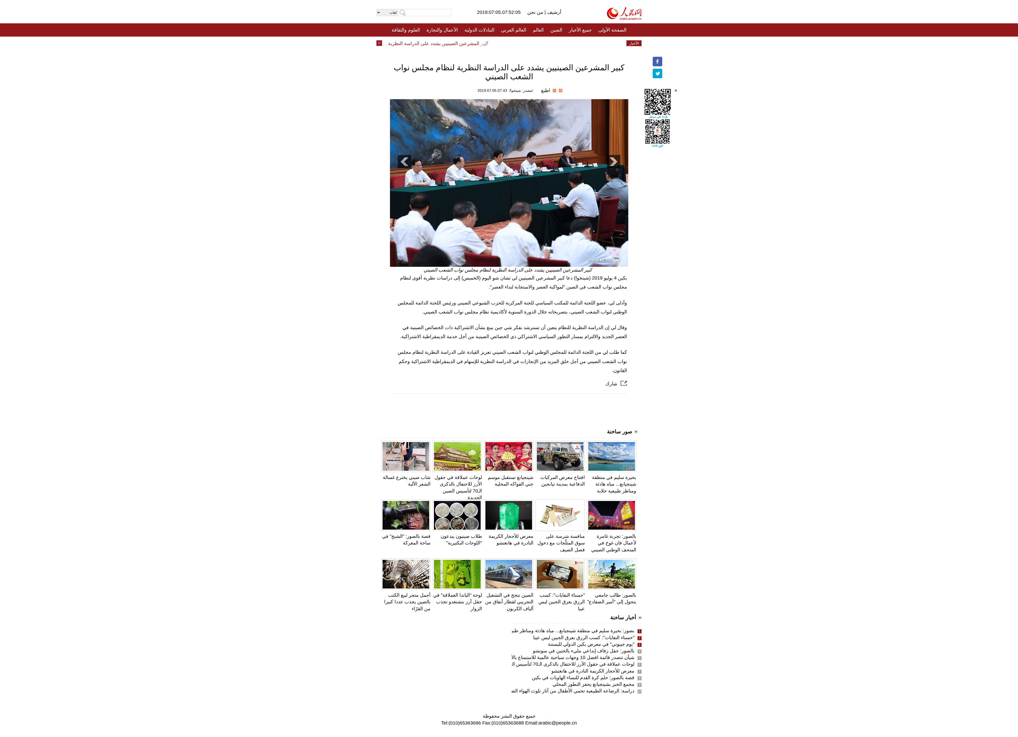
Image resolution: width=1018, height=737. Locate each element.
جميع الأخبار (580, 30)
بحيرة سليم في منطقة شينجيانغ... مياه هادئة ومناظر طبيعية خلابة (614, 484)
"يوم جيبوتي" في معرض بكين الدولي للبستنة (591, 644)
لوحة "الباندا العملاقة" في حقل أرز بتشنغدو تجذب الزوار (457, 601)
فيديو (486, 43)
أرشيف (553, 12)
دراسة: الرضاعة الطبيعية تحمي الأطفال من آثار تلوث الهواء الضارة (569, 691)
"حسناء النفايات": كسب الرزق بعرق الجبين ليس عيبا (561, 601)
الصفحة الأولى (612, 30)
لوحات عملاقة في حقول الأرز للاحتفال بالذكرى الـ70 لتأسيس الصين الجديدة (560, 664)
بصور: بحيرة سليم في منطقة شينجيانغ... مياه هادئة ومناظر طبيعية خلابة (564, 630)
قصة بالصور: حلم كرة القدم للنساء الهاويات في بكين (583, 677)
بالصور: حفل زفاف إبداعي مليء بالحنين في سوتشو (583, 650)
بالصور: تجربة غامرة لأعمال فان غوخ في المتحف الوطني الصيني (613, 543)
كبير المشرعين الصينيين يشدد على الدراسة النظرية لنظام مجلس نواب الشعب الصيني (420, 43)
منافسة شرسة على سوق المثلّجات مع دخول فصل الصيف (561, 543)
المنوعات (528, 43)
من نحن (536, 12)
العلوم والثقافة (406, 30)
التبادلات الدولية (479, 30)
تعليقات (505, 43)
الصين (556, 30)
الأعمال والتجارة (442, 30)
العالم (538, 30)
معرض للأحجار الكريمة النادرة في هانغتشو (592, 671)
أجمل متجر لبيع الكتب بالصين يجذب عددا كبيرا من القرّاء (407, 601)
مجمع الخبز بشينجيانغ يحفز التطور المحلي (593, 684)
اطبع (545, 90)
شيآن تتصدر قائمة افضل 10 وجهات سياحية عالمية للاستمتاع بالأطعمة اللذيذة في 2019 (550, 657)
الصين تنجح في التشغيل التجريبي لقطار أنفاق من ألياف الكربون (509, 601)
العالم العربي (513, 30)
